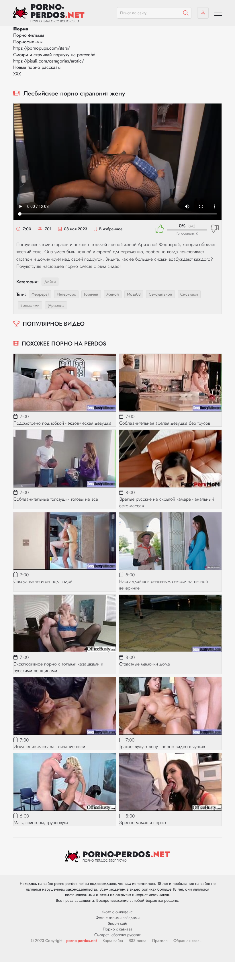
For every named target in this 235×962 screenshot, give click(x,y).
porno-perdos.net (81, 940)
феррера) (40, 294)
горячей (91, 294)
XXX (17, 74)
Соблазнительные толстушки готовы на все (55, 499)
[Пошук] (185, 13)
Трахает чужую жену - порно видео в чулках (162, 746)
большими (30, 305)
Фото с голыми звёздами (118, 917)
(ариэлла (56, 305)
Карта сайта (113, 940)
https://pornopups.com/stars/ (41, 48)
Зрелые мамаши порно (142, 822)
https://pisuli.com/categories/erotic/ (48, 61)
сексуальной (160, 294)
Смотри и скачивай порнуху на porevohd (54, 54)
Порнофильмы (27, 41)
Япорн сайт (117, 923)
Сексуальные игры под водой (43, 581)
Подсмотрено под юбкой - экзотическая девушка (62, 423)
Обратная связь (187, 940)
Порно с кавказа (117, 929)
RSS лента (137, 940)
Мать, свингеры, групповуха (40, 822)
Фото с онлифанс (117, 912)
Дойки (50, 281)
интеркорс (66, 294)
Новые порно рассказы (36, 67)
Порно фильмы (28, 35)
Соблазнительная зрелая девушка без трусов (164, 423)
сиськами (189, 294)
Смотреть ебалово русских (117, 935)
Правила (160, 940)
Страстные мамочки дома (144, 664)
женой (112, 294)
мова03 (134, 294)
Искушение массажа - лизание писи (49, 746)
